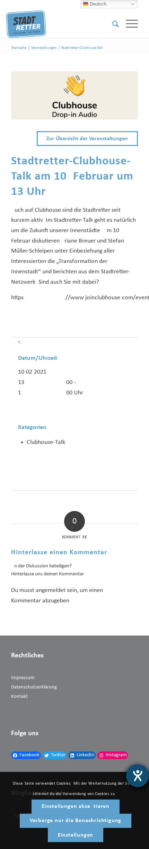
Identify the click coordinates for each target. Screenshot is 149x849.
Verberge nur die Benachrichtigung (75, 820)
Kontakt (19, 696)
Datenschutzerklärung (34, 687)
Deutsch (97, 4)
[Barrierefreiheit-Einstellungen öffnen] (137, 775)
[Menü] (128, 24)
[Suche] (112, 24)
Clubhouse (48, 210)
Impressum (23, 678)
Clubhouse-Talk (46, 442)
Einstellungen (75, 835)
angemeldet (50, 590)
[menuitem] (112, 24)
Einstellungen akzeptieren (75, 806)
